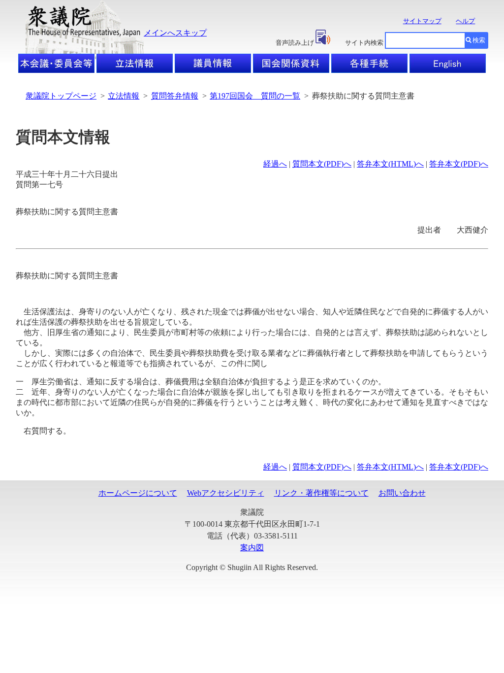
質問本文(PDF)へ (321, 164)
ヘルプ (465, 21)
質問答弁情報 (174, 96)
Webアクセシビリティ (225, 493)
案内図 (252, 547)
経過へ (275, 164)
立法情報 (123, 96)
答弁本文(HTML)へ (390, 164)
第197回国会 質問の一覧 (255, 96)
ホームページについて (137, 493)
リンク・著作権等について (321, 493)
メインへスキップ (175, 33)
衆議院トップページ (61, 96)
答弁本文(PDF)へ (458, 164)
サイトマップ (422, 21)
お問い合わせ (402, 493)
